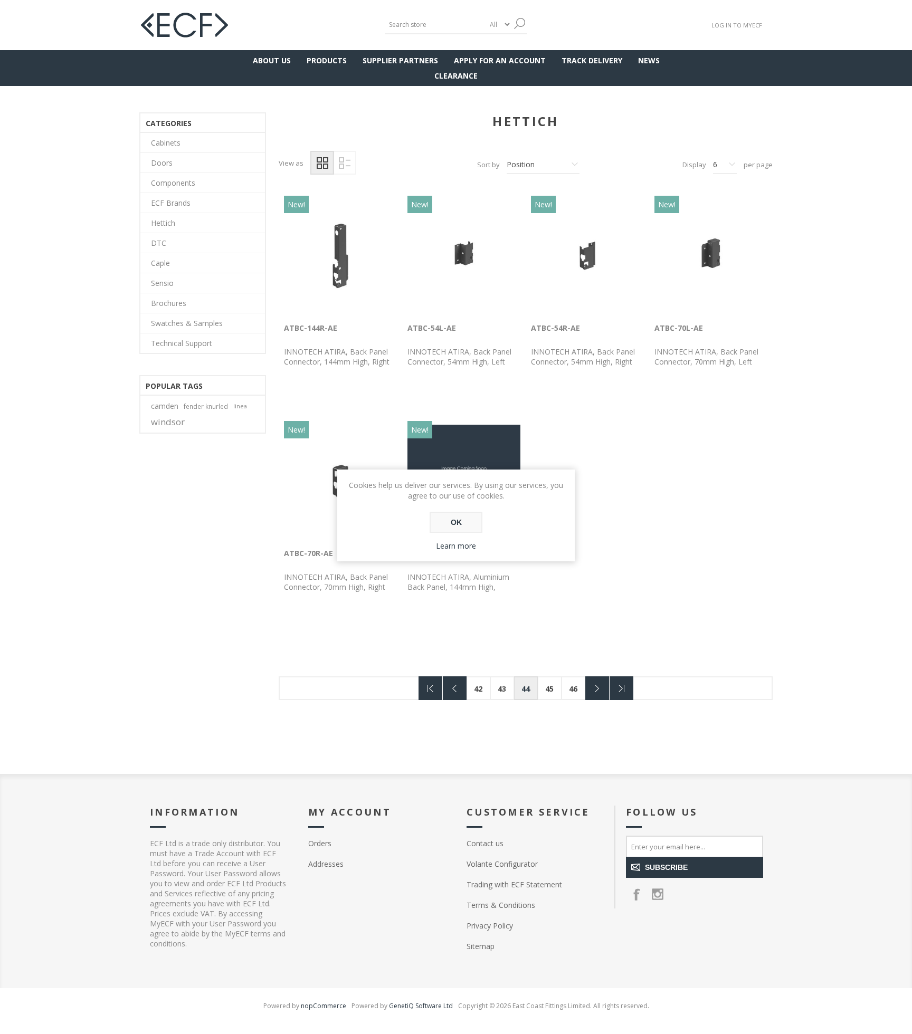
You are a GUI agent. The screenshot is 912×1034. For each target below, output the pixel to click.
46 (573, 689)
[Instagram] (657, 894)
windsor (168, 422)
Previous (455, 688)
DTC (158, 243)
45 (549, 689)
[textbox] (435, 24)
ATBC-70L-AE (678, 328)
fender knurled (206, 406)
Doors (162, 163)
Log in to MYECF (736, 25)
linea (240, 406)
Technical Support (181, 343)
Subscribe (666, 867)
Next (597, 688)
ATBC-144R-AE (310, 328)
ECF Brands (171, 203)
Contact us (485, 843)
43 (502, 689)
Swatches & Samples (187, 323)
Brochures (168, 303)
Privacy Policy (490, 926)
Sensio (162, 283)
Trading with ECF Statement (514, 884)
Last (621, 688)
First (430, 688)
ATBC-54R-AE (555, 328)
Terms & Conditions (501, 905)
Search (519, 23)
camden (164, 406)
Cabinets (165, 143)
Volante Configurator (502, 864)
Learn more (456, 546)
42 (478, 689)
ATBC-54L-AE (431, 328)
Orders (319, 843)
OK (456, 522)
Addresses (326, 864)
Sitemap (481, 946)
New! (296, 204)
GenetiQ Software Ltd (421, 1005)
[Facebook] (636, 894)
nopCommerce (323, 1005)
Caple (160, 263)
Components (173, 183)
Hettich (163, 223)
